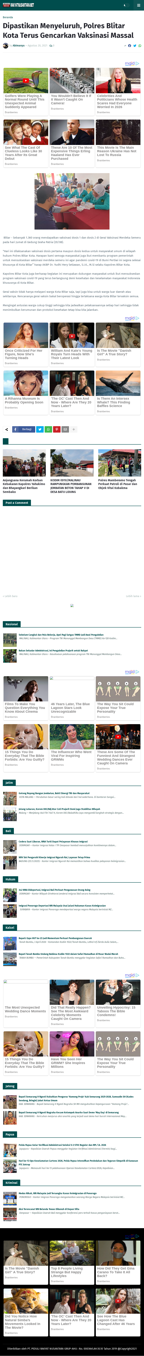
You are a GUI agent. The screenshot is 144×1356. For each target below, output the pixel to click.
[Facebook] (129, 46)
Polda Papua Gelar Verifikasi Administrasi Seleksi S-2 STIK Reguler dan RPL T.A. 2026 (62, 1145)
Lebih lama (132, 596)
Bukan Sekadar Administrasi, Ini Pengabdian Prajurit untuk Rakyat (53, 650)
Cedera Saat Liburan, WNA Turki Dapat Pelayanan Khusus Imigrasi (53, 841)
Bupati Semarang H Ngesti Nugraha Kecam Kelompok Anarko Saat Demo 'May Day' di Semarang (69, 1112)
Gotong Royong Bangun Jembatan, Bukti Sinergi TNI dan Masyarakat (54, 793)
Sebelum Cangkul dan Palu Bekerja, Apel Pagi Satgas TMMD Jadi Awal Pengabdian (61, 635)
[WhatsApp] (140, 46)
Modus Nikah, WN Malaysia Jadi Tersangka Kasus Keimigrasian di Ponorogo (58, 1193)
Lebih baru (11, 596)
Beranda (8, 17)
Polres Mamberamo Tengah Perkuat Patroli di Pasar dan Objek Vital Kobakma (117, 484)
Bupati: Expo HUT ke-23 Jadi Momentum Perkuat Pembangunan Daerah (55, 938)
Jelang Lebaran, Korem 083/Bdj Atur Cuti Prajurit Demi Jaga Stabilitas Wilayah (59, 809)
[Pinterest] (57, 429)
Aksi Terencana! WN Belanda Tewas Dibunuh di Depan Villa (49, 1209)
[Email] (65, 429)
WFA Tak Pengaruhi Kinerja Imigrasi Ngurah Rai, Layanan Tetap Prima (54, 857)
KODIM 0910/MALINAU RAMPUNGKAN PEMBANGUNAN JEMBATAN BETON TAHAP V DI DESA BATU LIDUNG (71, 486)
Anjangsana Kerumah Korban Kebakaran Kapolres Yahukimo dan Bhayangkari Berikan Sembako (24, 486)
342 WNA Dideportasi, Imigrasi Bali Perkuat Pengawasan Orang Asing (54, 890)
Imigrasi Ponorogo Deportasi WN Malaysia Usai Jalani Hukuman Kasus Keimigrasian (62, 905)
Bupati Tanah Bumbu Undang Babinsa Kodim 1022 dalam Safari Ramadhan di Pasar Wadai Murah (68, 954)
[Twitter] (134, 46)
